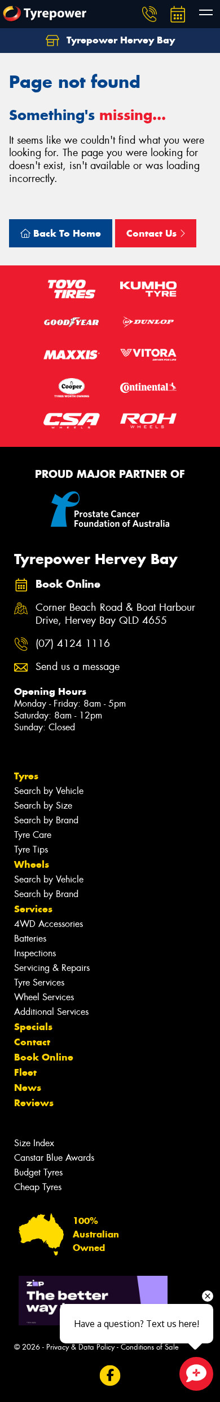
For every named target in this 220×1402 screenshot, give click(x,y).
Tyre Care (32, 835)
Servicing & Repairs (52, 968)
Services (33, 909)
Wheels (31, 864)
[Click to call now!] (149, 14)
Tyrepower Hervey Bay (119, 40)
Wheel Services (44, 997)
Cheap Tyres (37, 1187)
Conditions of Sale (150, 1347)
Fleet (25, 1072)
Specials (33, 1027)
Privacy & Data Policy (80, 1347)
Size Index (34, 1143)
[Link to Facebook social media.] (110, 1375)
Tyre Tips (31, 849)
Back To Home (65, 233)
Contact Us (152, 233)
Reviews (34, 1103)
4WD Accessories (48, 924)
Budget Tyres (38, 1172)
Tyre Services (39, 982)
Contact (32, 1042)
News (27, 1087)
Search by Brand (46, 820)
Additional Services (51, 1012)
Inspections (35, 953)
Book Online (43, 1057)
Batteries (30, 938)
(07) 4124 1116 (73, 643)
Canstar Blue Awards (54, 1158)
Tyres (26, 776)
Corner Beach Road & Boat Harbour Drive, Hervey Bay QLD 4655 (115, 614)
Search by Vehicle (48, 791)
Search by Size (43, 805)
